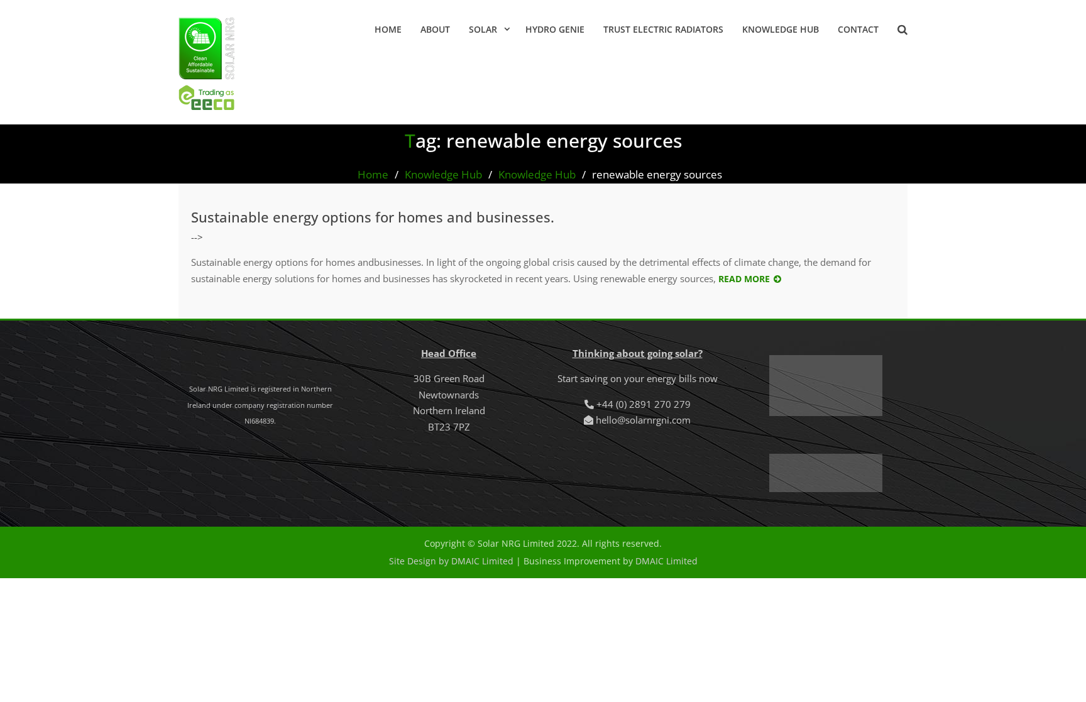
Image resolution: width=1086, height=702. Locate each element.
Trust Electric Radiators (663, 29)
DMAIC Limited (666, 561)
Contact (858, 29)
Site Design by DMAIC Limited (451, 561)
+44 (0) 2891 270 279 (643, 404)
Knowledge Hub (780, 29)
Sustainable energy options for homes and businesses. (372, 216)
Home (388, 29)
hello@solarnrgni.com (643, 420)
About (435, 29)
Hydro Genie (554, 29)
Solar (483, 29)
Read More (744, 279)
